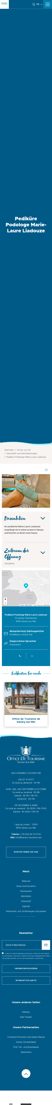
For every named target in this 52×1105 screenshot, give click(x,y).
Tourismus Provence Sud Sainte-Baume (26, 1037)
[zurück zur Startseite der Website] (4, 4)
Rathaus (26, 1012)
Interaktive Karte (26, 980)
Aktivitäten (26, 896)
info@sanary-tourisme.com (29, 838)
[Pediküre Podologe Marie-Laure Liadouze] (26, 507)
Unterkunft (26, 901)
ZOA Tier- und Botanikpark (26, 1047)
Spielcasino (26, 1052)
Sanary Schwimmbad (26, 1042)
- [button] (5, 603)
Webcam (26, 881)
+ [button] (5, 599)
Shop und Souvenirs (26, 886)
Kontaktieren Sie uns (26, 852)
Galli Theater (26, 1017)
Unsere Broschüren (26, 968)
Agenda (26, 906)
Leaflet (22, 605)
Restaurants (26, 891)
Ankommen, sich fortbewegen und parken (26, 911)
